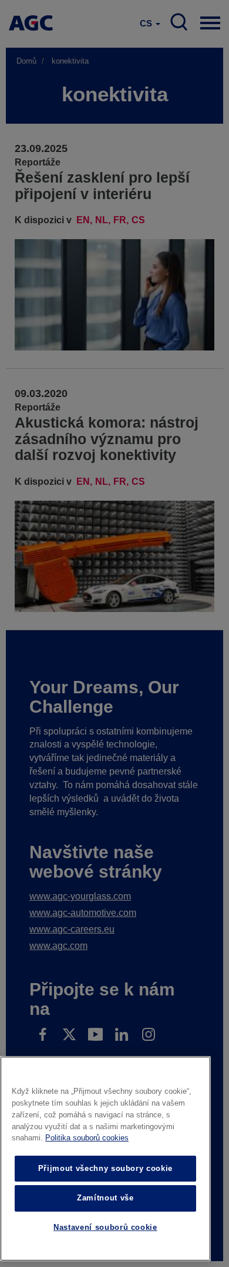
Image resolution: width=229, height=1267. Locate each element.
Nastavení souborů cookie (105, 1227)
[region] (105, 1158)
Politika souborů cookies (87, 1137)
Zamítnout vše (105, 1197)
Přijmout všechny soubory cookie (105, 1168)
